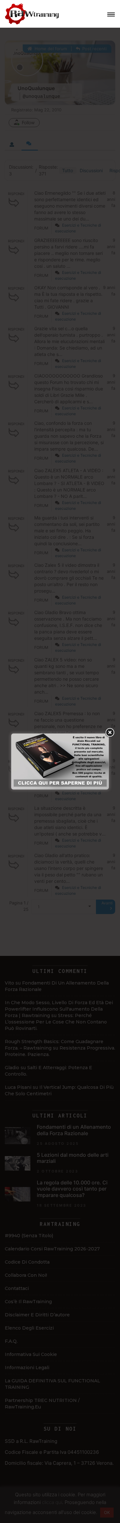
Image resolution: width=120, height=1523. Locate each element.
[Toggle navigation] (111, 14)
